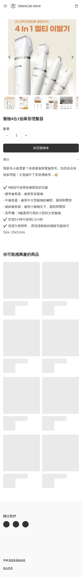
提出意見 (8, 568)
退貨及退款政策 (17, 560)
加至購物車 (41, 148)
